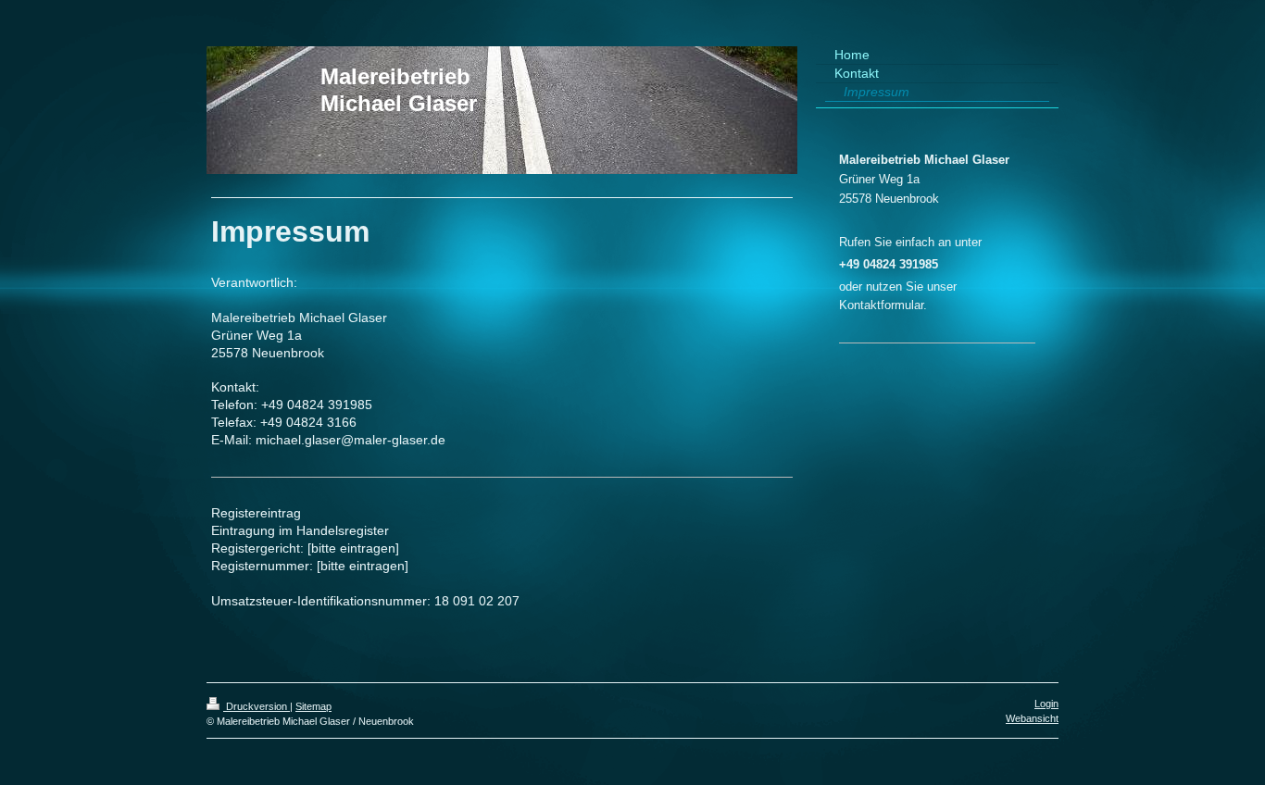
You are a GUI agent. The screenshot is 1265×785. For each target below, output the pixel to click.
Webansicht (1032, 718)
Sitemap (313, 706)
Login (1046, 703)
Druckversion (256, 706)
